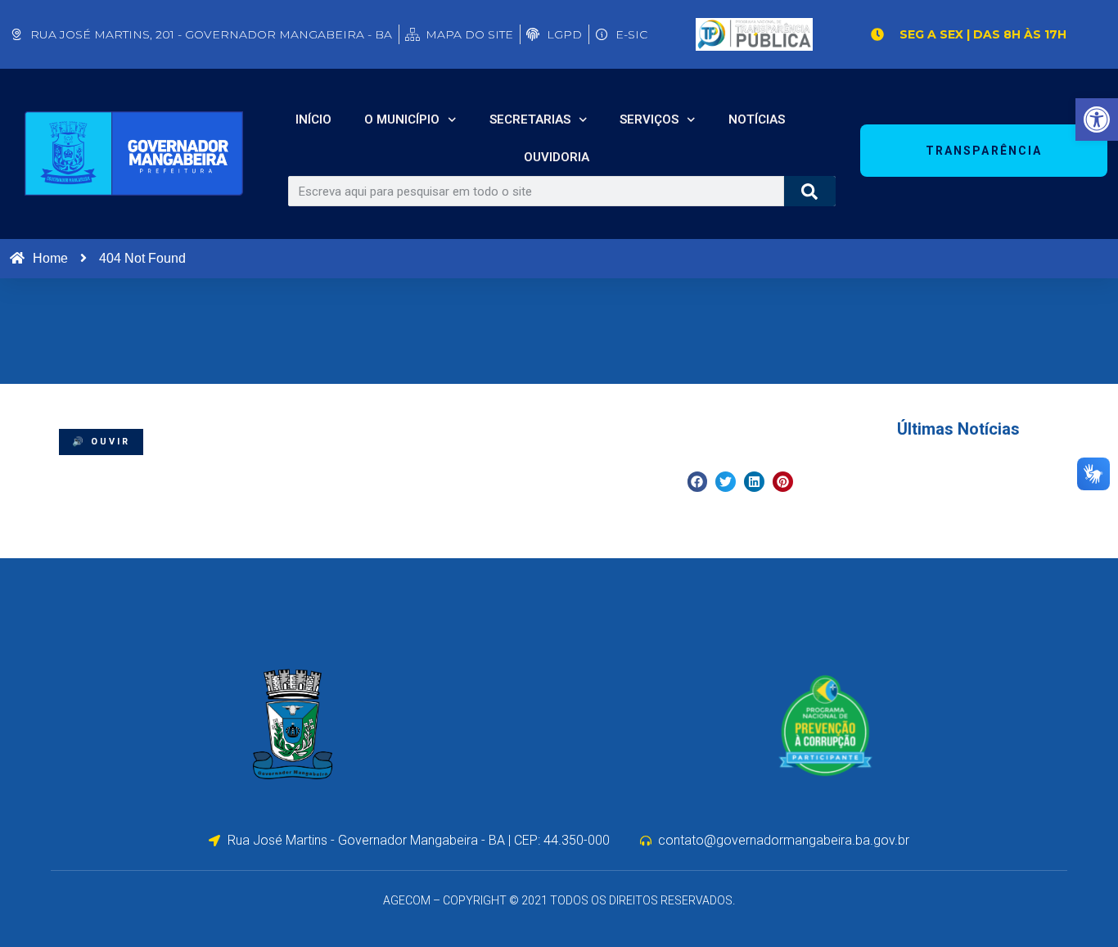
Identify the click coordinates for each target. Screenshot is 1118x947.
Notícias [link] (756, 119)
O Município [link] (402, 119)
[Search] (810, 191)
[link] (1096, 119)
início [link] (313, 119)
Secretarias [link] (529, 119)
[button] (697, 481)
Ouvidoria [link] (556, 157)
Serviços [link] (649, 119)
